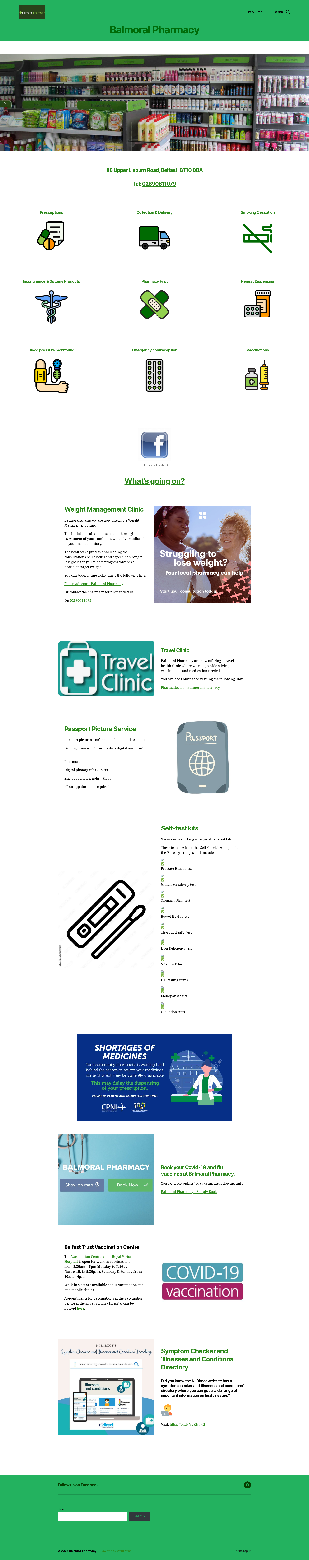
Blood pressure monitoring (51, 350)
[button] (5, 102)
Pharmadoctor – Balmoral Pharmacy (93, 584)
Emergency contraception (154, 350)
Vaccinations (257, 350)
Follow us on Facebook (155, 465)
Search (62, 1509)
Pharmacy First (154, 281)
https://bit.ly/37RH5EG (187, 1424)
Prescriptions (51, 212)
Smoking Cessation (258, 212)
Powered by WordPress (115, 1551)
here (80, 1308)
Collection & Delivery (154, 212)
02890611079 (159, 184)
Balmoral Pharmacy (82, 1551)
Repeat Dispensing (257, 281)
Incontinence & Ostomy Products (51, 281)
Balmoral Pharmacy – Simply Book (189, 1192)
